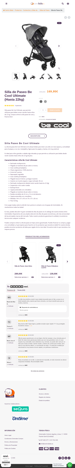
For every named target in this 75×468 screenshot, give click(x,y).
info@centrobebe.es (47, 444)
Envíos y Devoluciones (11, 442)
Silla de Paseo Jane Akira (23, 266)
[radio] (41, 101)
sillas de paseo (38, 212)
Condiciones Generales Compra (14, 438)
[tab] (11, 290)
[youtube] (66, 458)
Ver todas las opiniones (37, 371)
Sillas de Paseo (51, 119)
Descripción (35, 136)
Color (41, 98)
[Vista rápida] (32, 277)
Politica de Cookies (10, 448)
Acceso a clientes (44, 394)
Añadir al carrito (55, 110)
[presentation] (16, 46)
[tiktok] (69, 458)
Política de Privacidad (11, 445)
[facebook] (59, 458)
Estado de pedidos (44, 400)
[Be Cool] (55, 125)
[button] (6, 3)
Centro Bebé (9, 10)
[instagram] (62, 458)
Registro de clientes (44, 397)
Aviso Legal (8, 435)
